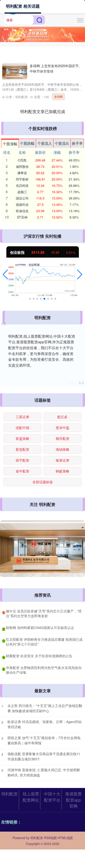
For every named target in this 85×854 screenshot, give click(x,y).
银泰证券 (62, 460)
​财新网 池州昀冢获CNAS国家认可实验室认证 (40, 627)
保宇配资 (22, 460)
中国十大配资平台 (52, 797)
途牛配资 (22, 471)
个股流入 (44, 143)
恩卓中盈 (62, 427)
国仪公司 (22, 198)
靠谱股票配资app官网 (73, 800)
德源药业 (22, 204)
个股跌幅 (27, 143)
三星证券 (22, 416)
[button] (5, 275)
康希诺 (22, 173)
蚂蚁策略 (62, 471)
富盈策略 (22, 438)
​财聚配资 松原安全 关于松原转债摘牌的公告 (39, 655)
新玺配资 (22, 449)
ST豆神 (22, 217)
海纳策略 (62, 449)
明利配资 (9, 794)
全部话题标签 (42, 481)
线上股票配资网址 (31, 797)
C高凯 (22, 160)
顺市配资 (62, 438)
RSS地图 (50, 837)
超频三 (22, 192)
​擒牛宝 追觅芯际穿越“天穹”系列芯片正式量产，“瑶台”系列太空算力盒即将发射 (44, 613)
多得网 (58, 96)
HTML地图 (65, 837)
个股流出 (62, 143)
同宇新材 (22, 179)
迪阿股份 (22, 166)
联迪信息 (22, 211)
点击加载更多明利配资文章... (42, 111)
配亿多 (62, 416)
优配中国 (22, 427)
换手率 (77, 143)
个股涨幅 (10, 143)
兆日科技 (22, 185)
